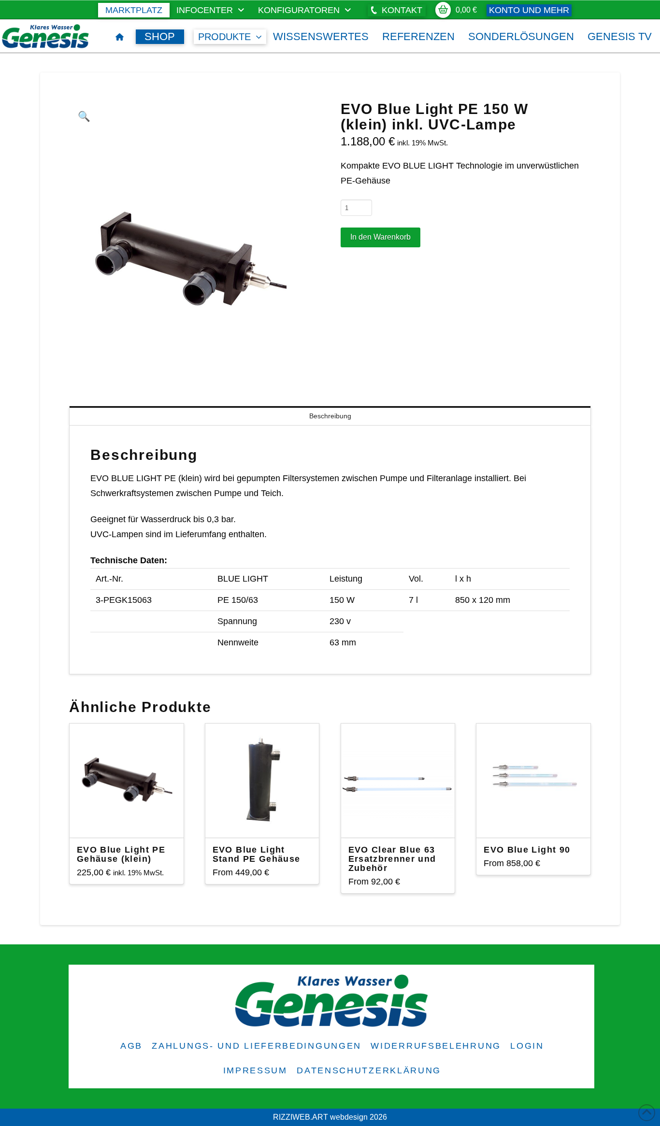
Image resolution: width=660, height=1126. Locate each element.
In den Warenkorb (380, 237)
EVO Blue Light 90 (527, 850)
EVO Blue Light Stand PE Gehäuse (257, 854)
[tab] (330, 560)
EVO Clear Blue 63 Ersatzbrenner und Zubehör (392, 859)
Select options (266, 822)
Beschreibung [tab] (330, 416)
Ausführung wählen (129, 822)
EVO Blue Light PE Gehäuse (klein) (121, 854)
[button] (397, 10)
